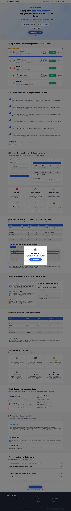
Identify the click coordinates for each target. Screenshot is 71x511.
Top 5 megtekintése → (35, 259)
